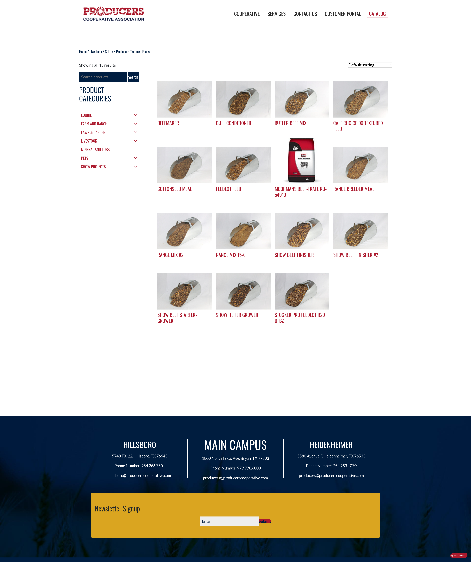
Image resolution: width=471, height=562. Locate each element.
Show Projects (93, 166)
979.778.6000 (249, 468)
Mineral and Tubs (95, 149)
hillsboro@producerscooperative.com (139, 475)
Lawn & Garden (93, 132)
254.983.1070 (345, 465)
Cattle (109, 51)
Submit (265, 521)
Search (133, 77)
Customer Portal (343, 13)
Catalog (377, 13)
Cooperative (247, 13)
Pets (84, 158)
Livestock (96, 51)
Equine (86, 115)
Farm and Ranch (94, 123)
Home (83, 51)
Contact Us (305, 13)
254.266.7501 (153, 465)
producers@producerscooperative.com (235, 478)
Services (277, 13)
